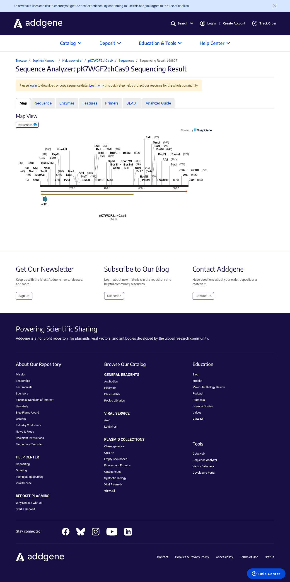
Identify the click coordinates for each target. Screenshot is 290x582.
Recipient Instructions (30, 438)
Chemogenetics (114, 446)
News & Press (25, 431)
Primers (112, 103)
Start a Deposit (25, 509)
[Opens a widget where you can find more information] (266, 574)
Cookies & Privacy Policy (192, 557)
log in (33, 85)
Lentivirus (110, 426)
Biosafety (22, 406)
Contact (162, 557)
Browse (21, 60)
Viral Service (24, 483)
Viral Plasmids (113, 484)
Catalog (68, 43)
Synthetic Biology (115, 478)
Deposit (107, 43)
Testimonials (24, 387)
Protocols (199, 400)
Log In (211, 23)
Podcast (198, 393)
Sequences (126, 60)
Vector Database (203, 466)
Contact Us (203, 296)
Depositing (23, 464)
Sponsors (22, 393)
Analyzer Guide (158, 103)
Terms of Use (249, 557)
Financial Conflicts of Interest (34, 400)
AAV (106, 420)
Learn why (96, 85)
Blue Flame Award (27, 412)
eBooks (197, 380)
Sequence (43, 103)
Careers (21, 419)
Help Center (212, 43)
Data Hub (199, 453)
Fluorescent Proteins (117, 465)
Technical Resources (29, 476)
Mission (21, 374)
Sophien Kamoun (44, 60)
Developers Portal (204, 472)
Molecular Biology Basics (209, 387)
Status (269, 557)
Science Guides (203, 406)
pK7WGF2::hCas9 (101, 60)
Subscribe (114, 296)
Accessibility (224, 557)
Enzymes (67, 103)
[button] (182, 23)
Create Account (234, 23)
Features (89, 103)
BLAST (132, 103)
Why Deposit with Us (29, 502)
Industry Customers (28, 425)
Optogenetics (112, 471)
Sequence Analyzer (205, 460)
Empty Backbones (115, 459)
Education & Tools (157, 43)
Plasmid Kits (112, 394)
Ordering (21, 470)
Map (23, 103)
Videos (197, 412)
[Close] (272, 6)
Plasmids (110, 388)
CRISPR (109, 452)
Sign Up (24, 296)
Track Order (267, 23)
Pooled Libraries (114, 400)
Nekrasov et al (72, 60)
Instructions (25, 125)
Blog (195, 374)
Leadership (23, 380)
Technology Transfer (29, 444)
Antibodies (111, 381)
